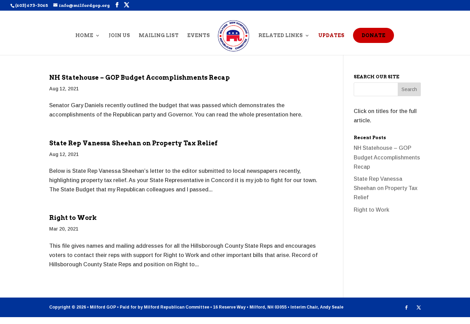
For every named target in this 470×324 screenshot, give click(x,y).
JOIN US (119, 35)
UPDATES (331, 35)
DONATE (373, 35)
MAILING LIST (159, 35)
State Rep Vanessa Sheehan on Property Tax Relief (133, 143)
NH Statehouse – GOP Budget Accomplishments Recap (139, 77)
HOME (84, 35)
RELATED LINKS (280, 35)
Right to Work (73, 217)
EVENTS (198, 35)
